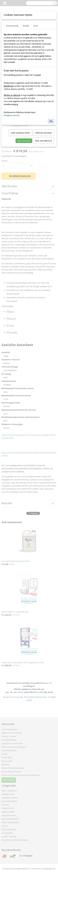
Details (26, 25)
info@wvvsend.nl (11, 115)
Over (35, 25)
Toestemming (12, 25)
